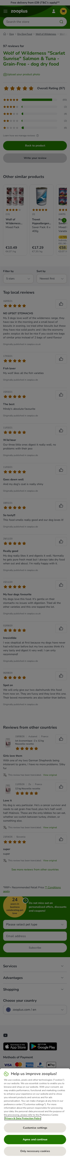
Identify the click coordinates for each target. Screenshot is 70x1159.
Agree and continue (35, 1139)
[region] (35, 1113)
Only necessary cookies (35, 1151)
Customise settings (35, 1128)
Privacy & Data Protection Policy (23, 1118)
